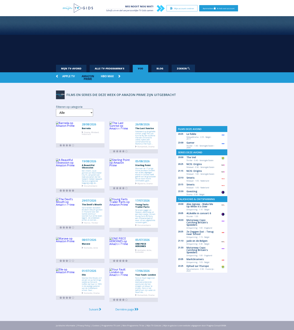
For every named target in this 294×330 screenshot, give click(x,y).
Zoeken (182, 68)
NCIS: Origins (194, 164)
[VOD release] (67, 145)
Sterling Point (143, 165)
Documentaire (90, 186)
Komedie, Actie (91, 247)
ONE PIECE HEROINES (140, 245)
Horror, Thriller (91, 222)
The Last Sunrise (144, 128)
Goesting (191, 191)
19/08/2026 (89, 161)
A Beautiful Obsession (88, 166)
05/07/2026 (142, 240)
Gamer (190, 142)
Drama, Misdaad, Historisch (90, 133)
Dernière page (125, 309)
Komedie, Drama (92, 293)
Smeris (190, 177)
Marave (86, 243)
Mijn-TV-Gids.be (153, 325)
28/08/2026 (89, 124)
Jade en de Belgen (197, 240)
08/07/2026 (89, 240)
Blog (160, 68)
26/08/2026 (142, 124)
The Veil (191, 157)
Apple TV (68, 76)
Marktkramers (195, 259)
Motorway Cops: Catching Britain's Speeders (197, 222)
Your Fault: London (145, 274)
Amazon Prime (88, 77)
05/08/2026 (142, 161)
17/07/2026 (142, 201)
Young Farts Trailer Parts (142, 205)
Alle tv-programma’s (109, 68)
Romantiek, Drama (145, 146)
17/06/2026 (142, 271)
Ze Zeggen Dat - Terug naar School (200, 233)
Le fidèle (191, 134)
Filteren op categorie (69, 106)
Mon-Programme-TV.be (133, 325)
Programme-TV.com (111, 325)
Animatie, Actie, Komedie (143, 251)
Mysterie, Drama (145, 183)
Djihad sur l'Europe (197, 266)
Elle (84, 274)
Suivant (94, 309)
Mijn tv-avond (71, 68)
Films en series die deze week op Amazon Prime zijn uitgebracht (121, 95)
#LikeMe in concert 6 (198, 213)
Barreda (86, 128)
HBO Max (107, 76)
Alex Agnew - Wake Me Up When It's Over (199, 205)
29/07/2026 (89, 201)
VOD (140, 68)
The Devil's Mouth (92, 204)
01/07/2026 (89, 271)
